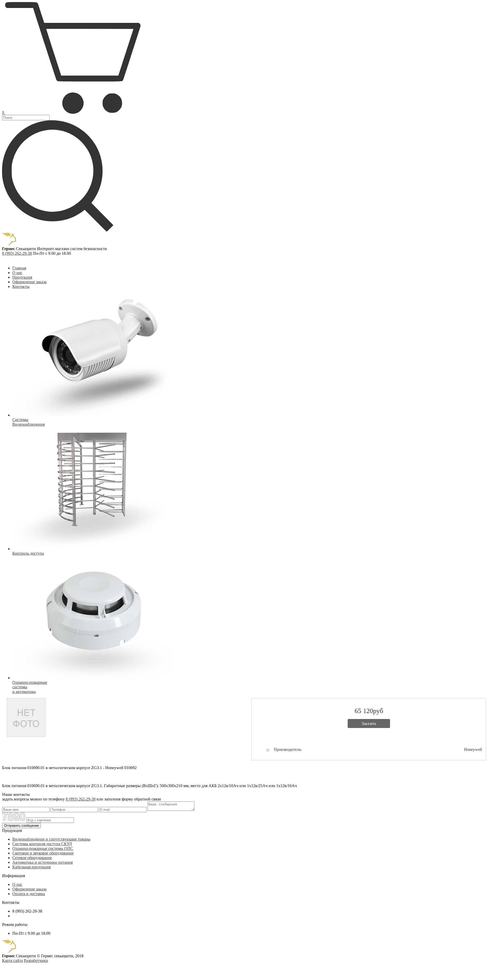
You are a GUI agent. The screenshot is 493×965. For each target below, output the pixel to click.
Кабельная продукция (31, 867)
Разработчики (36, 960)
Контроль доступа (28, 553)
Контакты (21, 286)
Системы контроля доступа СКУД (42, 844)
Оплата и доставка (28, 893)
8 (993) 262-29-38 (17, 253)
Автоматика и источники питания (42, 862)
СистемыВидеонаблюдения (28, 421)
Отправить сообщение (21, 825)
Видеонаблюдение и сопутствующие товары (51, 839)
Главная (19, 268)
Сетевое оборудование (32, 857)
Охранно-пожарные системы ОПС (42, 848)
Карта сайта (12, 960)
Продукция (22, 277)
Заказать (369, 723)
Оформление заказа (29, 282)
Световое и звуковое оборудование (43, 853)
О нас (17, 272)
